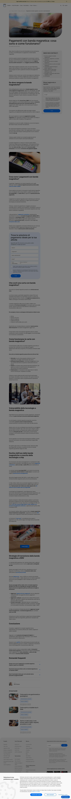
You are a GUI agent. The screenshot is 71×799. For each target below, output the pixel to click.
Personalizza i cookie (63, 794)
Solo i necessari (50, 794)
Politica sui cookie (36, 791)
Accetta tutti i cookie (36, 794)
